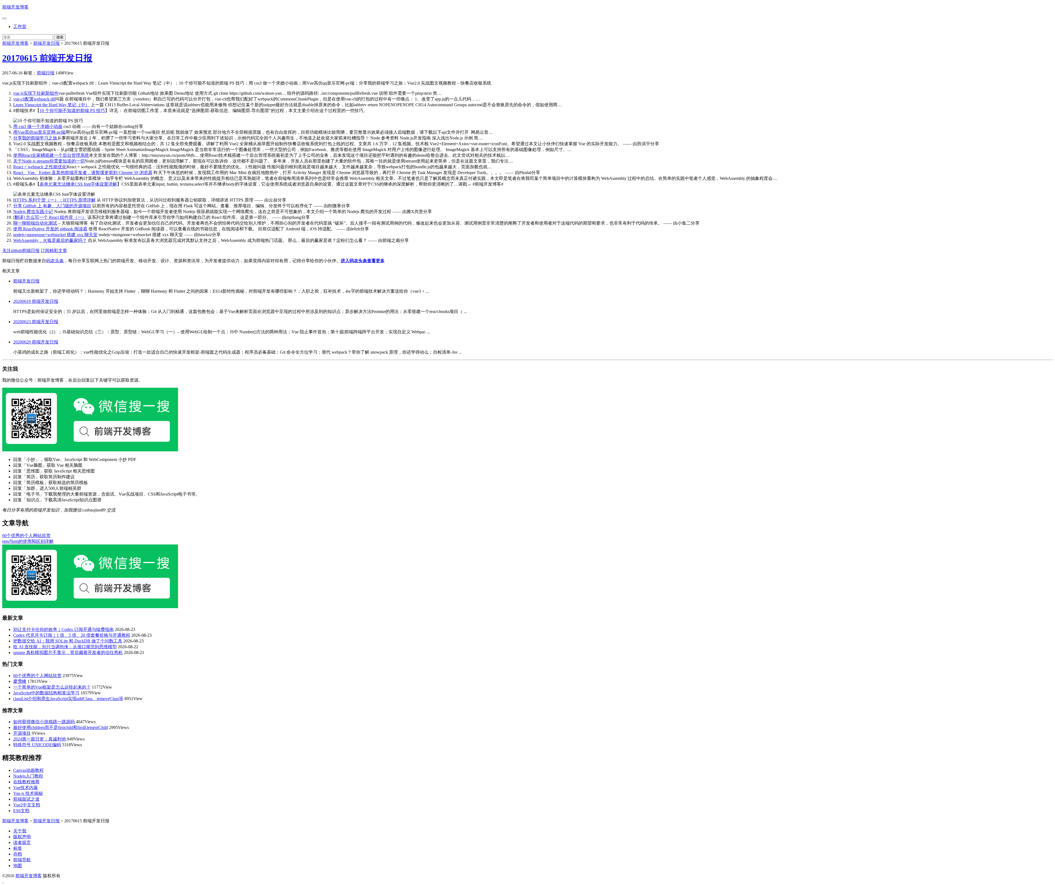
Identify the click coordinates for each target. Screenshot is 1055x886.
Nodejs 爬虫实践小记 (33, 211)
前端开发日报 (46, 43)
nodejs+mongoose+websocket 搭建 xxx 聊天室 (55, 234)
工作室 (19, 26)
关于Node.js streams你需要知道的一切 (49, 161)
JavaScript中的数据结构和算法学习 (46, 693)
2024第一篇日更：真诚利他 (39, 739)
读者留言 (22, 842)
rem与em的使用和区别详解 (28, 541)
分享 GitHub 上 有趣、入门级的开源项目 (52, 205)
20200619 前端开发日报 (35, 301)
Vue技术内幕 (25, 787)
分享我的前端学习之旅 (35, 138)
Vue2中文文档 (26, 805)
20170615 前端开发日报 (47, 58)
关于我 (19, 831)
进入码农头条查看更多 (363, 260)
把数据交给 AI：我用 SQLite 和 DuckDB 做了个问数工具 (67, 641)
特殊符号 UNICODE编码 (37, 744)
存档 (17, 854)
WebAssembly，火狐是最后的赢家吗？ (50, 240)
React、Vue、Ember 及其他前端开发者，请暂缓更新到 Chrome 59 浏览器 (82, 172)
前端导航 (22, 859)
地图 (17, 865)
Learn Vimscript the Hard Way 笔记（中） (51, 104)
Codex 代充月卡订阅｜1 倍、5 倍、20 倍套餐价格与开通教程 (71, 635)
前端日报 (45, 73)
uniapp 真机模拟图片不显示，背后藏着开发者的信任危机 (68, 652)
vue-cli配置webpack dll (34, 99)
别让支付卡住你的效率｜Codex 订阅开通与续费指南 (63, 629)
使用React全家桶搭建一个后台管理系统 (51, 155)
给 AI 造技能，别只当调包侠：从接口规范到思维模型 (65, 646)
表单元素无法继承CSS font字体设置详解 (78, 184)
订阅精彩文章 (54, 250)
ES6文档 (21, 810)
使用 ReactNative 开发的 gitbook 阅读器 (50, 229)
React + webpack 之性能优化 (39, 166)
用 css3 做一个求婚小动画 (37, 126)
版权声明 (22, 836)
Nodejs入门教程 (28, 776)
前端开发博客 (15, 7)
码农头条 (55, 260)
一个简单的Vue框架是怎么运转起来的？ (52, 687)
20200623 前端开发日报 (35, 321)
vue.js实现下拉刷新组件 (36, 93)
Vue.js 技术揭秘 (28, 793)
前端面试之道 (26, 799)
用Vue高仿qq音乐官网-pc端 (39, 132)
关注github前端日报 (21, 250)
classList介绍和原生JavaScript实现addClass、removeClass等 (68, 698)
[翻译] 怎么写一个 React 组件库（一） (49, 217)
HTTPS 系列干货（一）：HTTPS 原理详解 (54, 200)
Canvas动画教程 (28, 770)
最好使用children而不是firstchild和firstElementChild (60, 727)
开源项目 (22, 733)
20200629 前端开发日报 (35, 342)
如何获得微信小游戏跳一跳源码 (44, 721)
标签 (17, 848)
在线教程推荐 (26, 781)
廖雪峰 (19, 681)
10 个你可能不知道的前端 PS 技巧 (72, 110)
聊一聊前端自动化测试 (35, 223)
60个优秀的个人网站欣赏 (26, 535)
